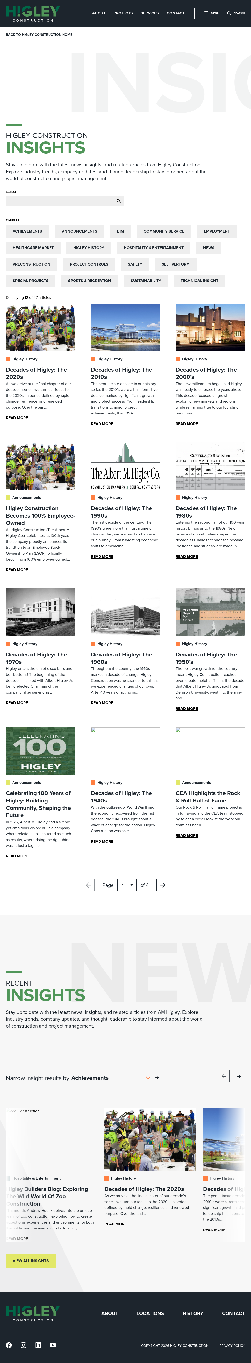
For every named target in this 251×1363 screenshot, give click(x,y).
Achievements (27, 231)
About (109, 1313)
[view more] (157, 1077)
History (193, 1313)
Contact (233, 1313)
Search (11, 192)
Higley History (88, 248)
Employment (217, 231)
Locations (150, 1313)
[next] (239, 1076)
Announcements (79, 231)
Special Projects (31, 280)
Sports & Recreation (89, 280)
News (208, 248)
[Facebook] (9, 1345)
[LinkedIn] (38, 1345)
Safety (135, 264)
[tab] (99, 13)
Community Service (164, 231)
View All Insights (31, 1261)
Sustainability (146, 280)
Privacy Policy (232, 1345)
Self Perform (176, 264)
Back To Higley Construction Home (39, 34)
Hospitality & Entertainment (154, 248)
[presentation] (33, 13)
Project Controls (89, 264)
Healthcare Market (33, 248)
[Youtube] (53, 1345)
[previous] (223, 1076)
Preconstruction (31, 264)
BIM (120, 231)
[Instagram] (23, 1345)
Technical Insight (199, 280)
